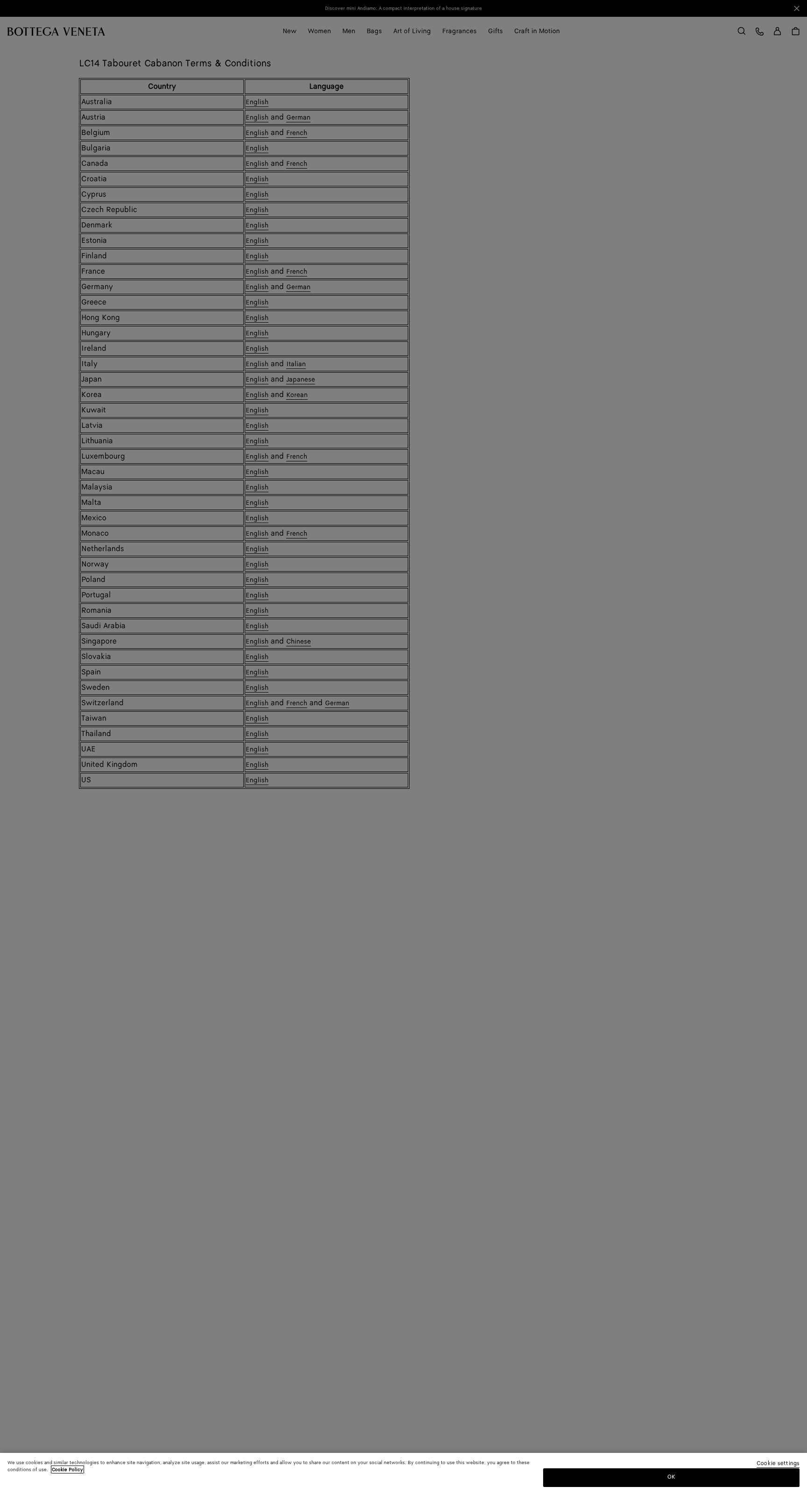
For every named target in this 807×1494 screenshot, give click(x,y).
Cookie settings (778, 1463)
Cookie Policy (67, 1469)
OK (671, 1477)
